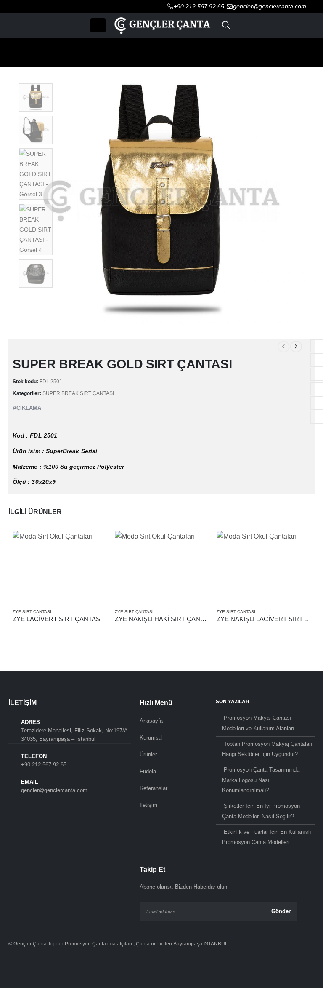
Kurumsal (151, 737)
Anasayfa (151, 721)
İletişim (148, 805)
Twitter (33, 966)
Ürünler (148, 754)
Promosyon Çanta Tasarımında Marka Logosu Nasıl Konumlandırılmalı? (260, 779)
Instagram (51, 966)
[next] (296, 346)
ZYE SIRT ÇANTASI (32, 611)
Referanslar (153, 788)
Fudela (148, 771)
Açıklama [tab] (27, 408)
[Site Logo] (161, 25)
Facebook (16, 966)
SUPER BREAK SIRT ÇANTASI (78, 393)
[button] (98, 25)
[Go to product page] (59, 566)
